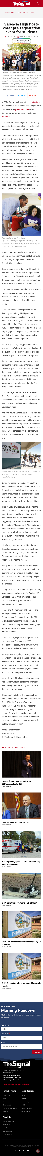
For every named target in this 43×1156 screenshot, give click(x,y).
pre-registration (22, 109)
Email (3, 1042)
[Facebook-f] (15, 1151)
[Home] (2, 13)
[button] (5, 3)
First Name (5, 1025)
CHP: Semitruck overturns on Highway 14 (20, 903)
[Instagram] (23, 1151)
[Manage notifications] (38, 1151)
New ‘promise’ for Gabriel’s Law (16, 822)
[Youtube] (28, 1151)
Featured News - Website (26, 13)
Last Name (5, 1034)
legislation (35, 102)
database (6, 116)
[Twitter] (19, 1151)
